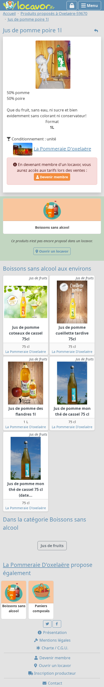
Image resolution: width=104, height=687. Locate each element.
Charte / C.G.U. (54, 648)
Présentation (54, 632)
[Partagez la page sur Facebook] (56, 624)
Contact (54, 683)
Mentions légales (54, 640)
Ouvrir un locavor (53, 251)
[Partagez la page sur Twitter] (47, 624)
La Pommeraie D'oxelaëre (25, 351)
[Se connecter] (72, 5)
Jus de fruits (52, 545)
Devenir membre (53, 177)
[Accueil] (29, 4)
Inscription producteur (54, 673)
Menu (92, 5)
